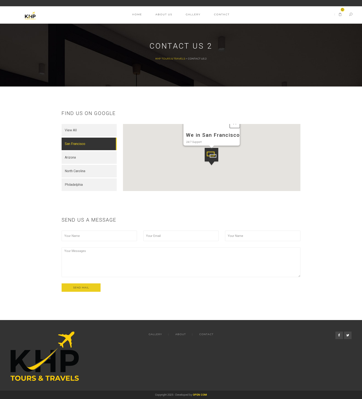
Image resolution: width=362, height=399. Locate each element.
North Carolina (75, 171)
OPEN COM (200, 394)
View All (71, 130)
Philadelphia (74, 185)
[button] (211, 157)
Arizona (70, 157)
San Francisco (75, 144)
